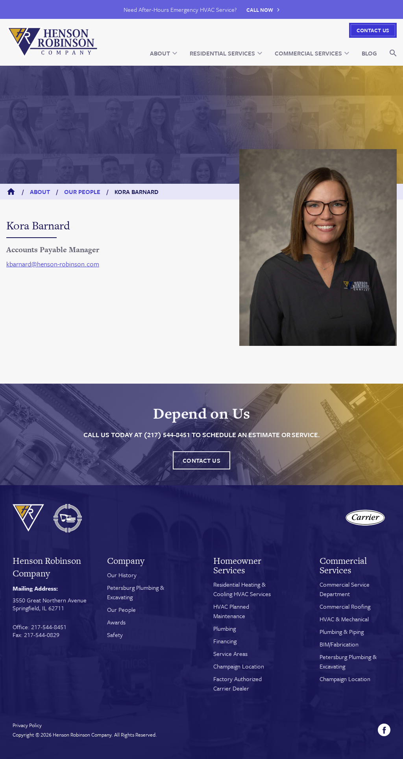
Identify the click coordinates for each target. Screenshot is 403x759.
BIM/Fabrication (339, 644)
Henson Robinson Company (82, 735)
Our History (122, 575)
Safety (115, 634)
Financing (225, 641)
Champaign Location (238, 666)
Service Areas (230, 653)
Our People (82, 191)
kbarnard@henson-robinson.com (52, 264)
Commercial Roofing (345, 606)
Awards (116, 622)
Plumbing (224, 628)
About (40, 191)
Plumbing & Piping (342, 631)
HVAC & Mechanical (344, 619)
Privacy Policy (27, 725)
